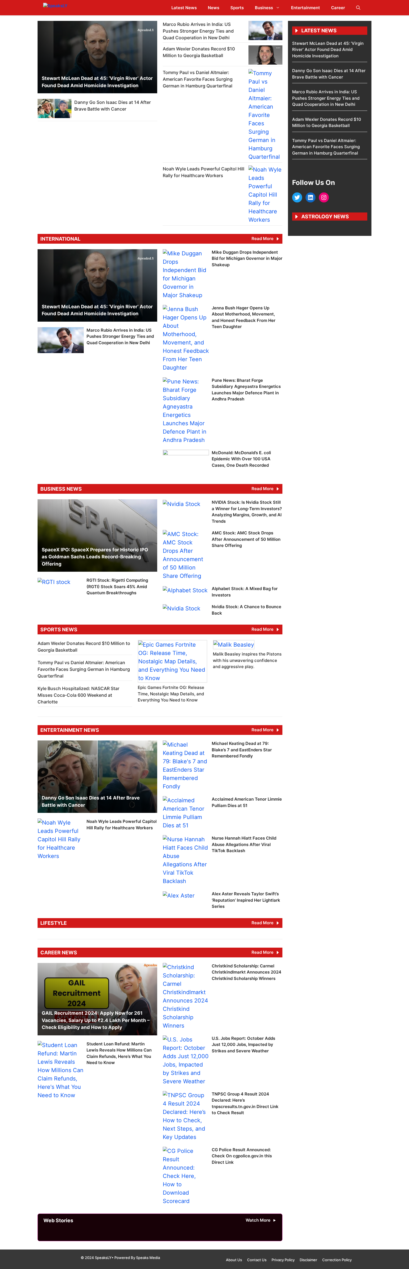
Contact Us (257, 1260)
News (213, 7)
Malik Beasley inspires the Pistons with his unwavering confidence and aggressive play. (247, 660)
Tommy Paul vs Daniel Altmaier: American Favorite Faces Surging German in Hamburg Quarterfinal (198, 79)
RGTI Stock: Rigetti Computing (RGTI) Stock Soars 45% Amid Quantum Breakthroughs (117, 586)
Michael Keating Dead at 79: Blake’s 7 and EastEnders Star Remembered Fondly (242, 750)
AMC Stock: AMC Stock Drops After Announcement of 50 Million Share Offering (246, 539)
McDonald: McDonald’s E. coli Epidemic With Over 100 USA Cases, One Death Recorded (241, 459)
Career (338, 7)
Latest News (184, 7)
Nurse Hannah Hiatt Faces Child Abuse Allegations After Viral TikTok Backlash (244, 844)
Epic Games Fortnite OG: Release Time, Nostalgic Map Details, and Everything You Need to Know (171, 694)
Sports (237, 7)
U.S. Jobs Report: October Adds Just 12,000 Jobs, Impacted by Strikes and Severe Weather (243, 1044)
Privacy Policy (283, 1260)
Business (264, 7)
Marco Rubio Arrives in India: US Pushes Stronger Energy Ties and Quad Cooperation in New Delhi (198, 30)
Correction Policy (337, 1260)
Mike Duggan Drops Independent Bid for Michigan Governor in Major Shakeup (247, 258)
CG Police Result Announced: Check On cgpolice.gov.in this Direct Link (242, 1156)
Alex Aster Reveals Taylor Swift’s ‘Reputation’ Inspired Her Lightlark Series (246, 900)
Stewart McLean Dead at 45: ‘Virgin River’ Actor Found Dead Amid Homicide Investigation (328, 49)
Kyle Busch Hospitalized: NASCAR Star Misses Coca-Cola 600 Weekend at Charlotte (78, 695)
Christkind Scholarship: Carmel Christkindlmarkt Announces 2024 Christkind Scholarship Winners (246, 972)
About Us (234, 1260)
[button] (358, 7)
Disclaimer (308, 1260)
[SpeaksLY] (67, 7)
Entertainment (305, 7)
